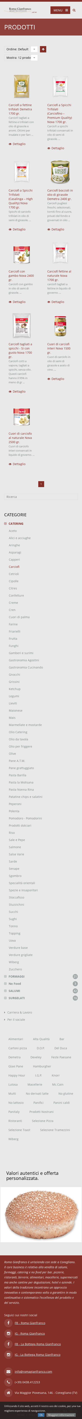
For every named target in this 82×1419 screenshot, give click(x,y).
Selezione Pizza (42, 1121)
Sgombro (15, 876)
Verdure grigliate (21, 955)
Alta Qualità (41, 1039)
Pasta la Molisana (21, 782)
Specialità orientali (22, 883)
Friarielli (14, 631)
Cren (12, 610)
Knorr (56, 1075)
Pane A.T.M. (17, 761)
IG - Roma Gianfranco (30, 1333)
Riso (12, 833)
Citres (13, 588)
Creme (13, 603)
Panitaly (14, 1112)
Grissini (14, 682)
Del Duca (60, 1048)
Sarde (13, 861)
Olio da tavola (18, 739)
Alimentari (15, 1039)
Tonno (13, 926)
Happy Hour (16, 1075)
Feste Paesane (61, 1057)
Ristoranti (15, 1121)
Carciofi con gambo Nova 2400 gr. (21, 275)
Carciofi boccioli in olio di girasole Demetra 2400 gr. (60, 194)
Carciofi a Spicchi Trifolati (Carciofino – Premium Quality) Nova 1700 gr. (59, 113)
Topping (14, 933)
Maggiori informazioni (61, 1415)
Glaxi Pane (15, 1066)
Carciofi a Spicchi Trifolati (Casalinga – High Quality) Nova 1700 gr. (21, 198)
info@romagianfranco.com (33, 1372)
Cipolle (14, 581)
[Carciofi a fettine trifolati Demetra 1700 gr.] (21, 87)
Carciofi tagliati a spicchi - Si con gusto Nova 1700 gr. (20, 350)
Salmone (15, 847)
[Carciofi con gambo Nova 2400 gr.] (21, 253)
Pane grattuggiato (21, 768)
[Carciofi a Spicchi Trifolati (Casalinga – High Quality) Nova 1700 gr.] (21, 172)
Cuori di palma (19, 617)
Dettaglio (19, 144)
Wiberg (14, 962)
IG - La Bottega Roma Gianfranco (37, 1355)
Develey (35, 1057)
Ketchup (15, 689)
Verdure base (18, 948)
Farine (13, 624)
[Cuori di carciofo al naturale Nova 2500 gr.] (21, 415)
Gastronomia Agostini (24, 660)
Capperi (14, 559)
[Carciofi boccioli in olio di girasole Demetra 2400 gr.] (60, 172)
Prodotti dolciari (20, 825)
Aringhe (14, 545)
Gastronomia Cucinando (26, 667)
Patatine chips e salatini (25, 797)
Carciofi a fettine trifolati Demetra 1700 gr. (20, 109)
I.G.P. (38, 1075)
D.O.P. (41, 1048)
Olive (12, 754)
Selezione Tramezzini (55, 1130)
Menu (58, 10)
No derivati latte (37, 1094)
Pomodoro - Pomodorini (25, 818)
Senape (14, 869)
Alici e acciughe (20, 538)
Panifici (38, 1103)
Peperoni (15, 804)
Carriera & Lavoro (19, 1012)
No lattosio (16, 1103)
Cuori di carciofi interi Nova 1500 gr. (58, 348)
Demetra (14, 1057)
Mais (12, 718)
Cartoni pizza (17, 1048)
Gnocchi (14, 675)
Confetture (16, 595)
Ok (41, 1415)
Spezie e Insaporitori (23, 890)
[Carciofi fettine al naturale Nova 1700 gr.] (60, 253)
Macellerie (35, 1084)
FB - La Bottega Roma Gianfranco (38, 1344)
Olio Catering (18, 732)
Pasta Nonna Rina (21, 790)
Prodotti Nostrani (41, 1112)
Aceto (13, 531)
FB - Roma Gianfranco (30, 1323)
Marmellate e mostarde (25, 725)
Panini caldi (61, 1103)
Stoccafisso (16, 897)
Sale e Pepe (17, 840)
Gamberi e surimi (21, 653)
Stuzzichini (16, 905)
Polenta (14, 811)
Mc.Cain (57, 1084)
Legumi (14, 696)
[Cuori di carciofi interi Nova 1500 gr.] (60, 326)
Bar (62, 1039)
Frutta (13, 639)
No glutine (65, 1094)
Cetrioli (14, 574)
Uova (12, 940)
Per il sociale (16, 1020)
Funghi (14, 646)
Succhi (13, 912)
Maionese (15, 710)
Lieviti (13, 703)
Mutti (12, 1094)
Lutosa (13, 1084)
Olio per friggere (20, 746)
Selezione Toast (19, 1130)
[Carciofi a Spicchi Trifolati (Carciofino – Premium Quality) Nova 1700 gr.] (60, 87)
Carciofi (14, 567)
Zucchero (15, 969)
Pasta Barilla (17, 775)
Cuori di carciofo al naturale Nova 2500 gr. (20, 437)
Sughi (13, 919)
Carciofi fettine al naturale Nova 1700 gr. (59, 275)
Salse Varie (16, 854)
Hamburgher (42, 1066)
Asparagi (15, 552)
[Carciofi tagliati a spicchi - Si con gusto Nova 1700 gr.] (21, 326)
